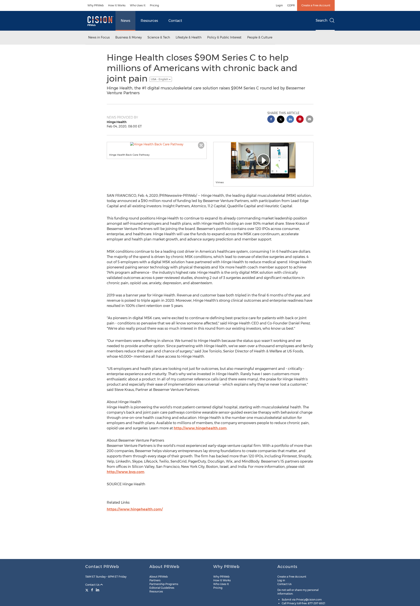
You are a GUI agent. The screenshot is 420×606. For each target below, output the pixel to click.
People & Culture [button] (259, 37)
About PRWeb (158, 576)
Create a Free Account (315, 5)
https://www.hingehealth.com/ (135, 509)
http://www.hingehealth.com (200, 428)
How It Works (117, 5)
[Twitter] (87, 590)
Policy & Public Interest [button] (224, 37)
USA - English (160, 79)
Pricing (154, 5)
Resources (149, 21)
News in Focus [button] (99, 37)
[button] (157, 144)
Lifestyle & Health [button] (188, 37)
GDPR (291, 5)
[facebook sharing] (271, 119)
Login (279, 5)
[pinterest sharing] (300, 119)
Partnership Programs (163, 584)
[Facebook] (92, 590)
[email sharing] (309, 119)
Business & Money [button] (128, 37)
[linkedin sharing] (290, 119)
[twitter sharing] (280, 120)
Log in (281, 580)
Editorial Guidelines (161, 587)
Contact (175, 21)
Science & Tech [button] (158, 37)
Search (321, 20)
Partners (155, 580)
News (125, 21)
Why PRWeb (96, 5)
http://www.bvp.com (125, 472)
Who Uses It (137, 5)
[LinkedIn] (97, 590)
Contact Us (92, 584)
